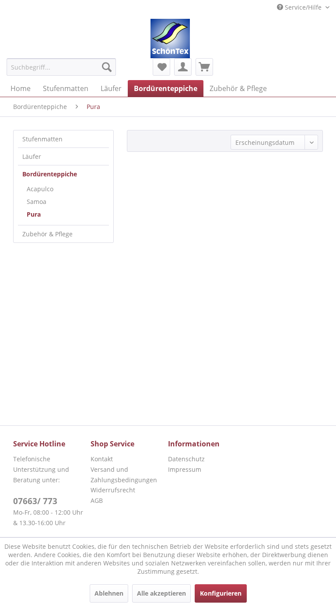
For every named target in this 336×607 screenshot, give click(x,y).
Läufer (31, 156)
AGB (97, 500)
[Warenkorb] (204, 67)
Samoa (36, 201)
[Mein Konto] (183, 67)
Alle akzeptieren (161, 593)
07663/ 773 (35, 501)
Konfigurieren (221, 593)
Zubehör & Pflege (47, 234)
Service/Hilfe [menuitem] (303, 7)
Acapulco (40, 189)
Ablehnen (108, 593)
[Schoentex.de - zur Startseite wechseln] (170, 38)
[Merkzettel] (161, 67)
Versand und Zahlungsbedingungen (124, 474)
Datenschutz (186, 459)
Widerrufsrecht (113, 490)
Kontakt (102, 459)
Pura (34, 214)
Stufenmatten (42, 139)
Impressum (184, 469)
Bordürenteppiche (49, 174)
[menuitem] (61, 67)
